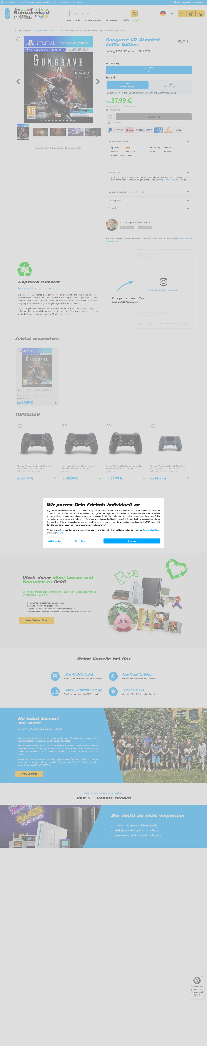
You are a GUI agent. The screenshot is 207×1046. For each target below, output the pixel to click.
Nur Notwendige (54, 541)
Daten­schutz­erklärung (151, 530)
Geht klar (132, 541)
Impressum (62, 533)
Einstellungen (81, 541)
